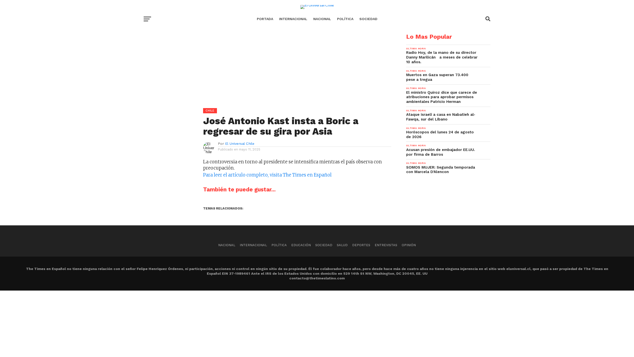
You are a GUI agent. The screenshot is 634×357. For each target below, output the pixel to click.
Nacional (322, 19)
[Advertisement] (267, 68)
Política (345, 19)
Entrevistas (386, 245)
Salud (342, 245)
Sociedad (368, 19)
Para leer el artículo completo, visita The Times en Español (267, 175)
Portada (265, 19)
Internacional (293, 19)
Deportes (361, 245)
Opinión (409, 245)
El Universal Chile (239, 144)
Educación (301, 245)
